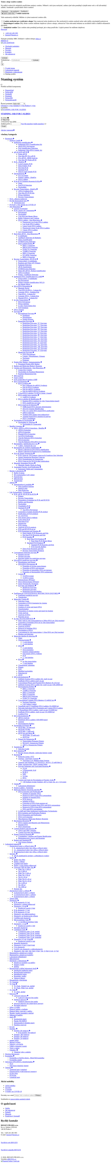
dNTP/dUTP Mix (24, 729)
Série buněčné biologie (26, 486)
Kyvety (12, 1027)
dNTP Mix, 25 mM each (31, 735)
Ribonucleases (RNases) (26, 580)
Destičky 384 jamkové (21, 1034)
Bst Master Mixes (24, 284)
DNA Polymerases (29, 354)
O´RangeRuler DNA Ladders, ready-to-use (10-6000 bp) (37, 710)
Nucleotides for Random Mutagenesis (31, 372)
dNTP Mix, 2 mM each (26, 731)
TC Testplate (14, 982)
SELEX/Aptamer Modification (33, 409)
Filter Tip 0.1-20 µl (24, 879)
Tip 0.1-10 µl (22, 877)
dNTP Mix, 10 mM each (26, 727)
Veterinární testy (19, 203)
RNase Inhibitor (23, 304)
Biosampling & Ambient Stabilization (27, 448)
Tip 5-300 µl (22, 871)
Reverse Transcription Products (33, 551)
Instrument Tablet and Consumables (30, 469)
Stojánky (13, 854)
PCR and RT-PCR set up (26, 529)
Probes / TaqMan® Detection (28, 275)
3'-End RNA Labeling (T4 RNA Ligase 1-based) (35, 393)
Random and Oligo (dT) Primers (29, 263)
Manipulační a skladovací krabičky (21, 955)
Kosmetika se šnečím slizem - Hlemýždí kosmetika (27, 1058)
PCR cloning (22, 525)
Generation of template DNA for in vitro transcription (36, 622)
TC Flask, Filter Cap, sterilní (23, 988)
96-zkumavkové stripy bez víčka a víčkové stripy (30, 852)
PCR (24, 655)
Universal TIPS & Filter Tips (24, 867)
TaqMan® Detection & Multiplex (29, 238)
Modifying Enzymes (25, 352)
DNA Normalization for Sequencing (30, 459)
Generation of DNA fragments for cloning (32, 603)
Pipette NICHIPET (20, 1021)
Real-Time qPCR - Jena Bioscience (26, 234)
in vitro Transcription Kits (27, 306)
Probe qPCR (22, 154)
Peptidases (26, 315)
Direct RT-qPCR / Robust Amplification (32, 271)
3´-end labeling (28, 644)
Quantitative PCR (24, 506)
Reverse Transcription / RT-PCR (25, 259)
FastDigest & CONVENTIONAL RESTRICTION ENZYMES (36, 593)
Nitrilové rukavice (20, 999)
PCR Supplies (28, 537)
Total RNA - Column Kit (26, 294)
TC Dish (13, 990)
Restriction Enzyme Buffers (32, 591)
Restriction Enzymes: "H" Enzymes (35, 348)
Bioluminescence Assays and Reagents (31, 838)
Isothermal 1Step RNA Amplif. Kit (30, 150)
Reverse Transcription (25, 498)
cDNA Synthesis (24, 273)
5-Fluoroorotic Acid (29, 770)
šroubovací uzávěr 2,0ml (26, 908)
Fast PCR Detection (25, 185)
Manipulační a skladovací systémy (21, 953)
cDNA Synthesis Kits (25, 191)
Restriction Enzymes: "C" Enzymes (35, 325)
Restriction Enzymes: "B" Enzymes (35, 329)
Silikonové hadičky (16, 1015)
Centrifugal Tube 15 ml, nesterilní (29, 937)
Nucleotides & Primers (22, 725)
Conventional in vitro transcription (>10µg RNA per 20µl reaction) (41, 632)
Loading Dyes (23, 714)
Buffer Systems (19, 473)
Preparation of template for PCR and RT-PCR (34, 500)
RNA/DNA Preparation (22, 286)
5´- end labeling (28, 657)
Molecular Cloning (20, 599)
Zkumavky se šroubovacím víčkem (26, 916)
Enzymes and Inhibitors (26, 586)
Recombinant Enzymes (26, 313)
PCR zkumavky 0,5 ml (22, 912)
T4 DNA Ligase (28, 576)
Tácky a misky (15, 1048)
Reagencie (9, 139)
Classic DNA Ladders (30, 230)
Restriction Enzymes (25, 321)
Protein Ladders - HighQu (27, 177)
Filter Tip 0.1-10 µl (24, 881)
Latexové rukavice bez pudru (28, 998)
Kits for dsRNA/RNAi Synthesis (34, 391)
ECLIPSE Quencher (30, 255)
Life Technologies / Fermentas (20, 492)
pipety (12, 1017)
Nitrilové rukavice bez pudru (28, 1001)
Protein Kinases (28, 319)
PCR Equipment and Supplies (28, 531)
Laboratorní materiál (12, 844)
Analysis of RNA (24, 626)
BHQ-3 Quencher (29, 253)
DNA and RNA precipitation (32, 809)
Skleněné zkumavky (21, 943)
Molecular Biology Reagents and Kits (27, 790)
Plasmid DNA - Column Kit (27, 298)
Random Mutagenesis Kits (27, 374)
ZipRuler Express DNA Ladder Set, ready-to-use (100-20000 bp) (40, 685)
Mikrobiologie (14, 959)
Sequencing (22, 523)
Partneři (8, 1112)
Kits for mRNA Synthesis (31, 389)
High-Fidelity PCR (24, 166)
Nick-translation (28, 650)
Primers (20, 496)
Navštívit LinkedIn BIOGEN (11, 1150)
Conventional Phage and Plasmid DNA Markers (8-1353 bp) (39, 683)
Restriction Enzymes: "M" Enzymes (35, 346)
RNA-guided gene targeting (28, 395)
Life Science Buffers (25, 842)
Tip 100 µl (21, 885)
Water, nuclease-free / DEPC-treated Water (32, 764)
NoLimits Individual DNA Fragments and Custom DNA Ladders (40, 708)
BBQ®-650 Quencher (30, 247)
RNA (20, 659)
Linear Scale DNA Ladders (32, 226)
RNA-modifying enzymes (31, 403)
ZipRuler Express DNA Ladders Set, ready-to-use (35, 679)
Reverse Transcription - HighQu (25, 189)
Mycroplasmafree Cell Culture (24, 475)
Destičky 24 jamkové (21, 1038)
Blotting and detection (25, 634)
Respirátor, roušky (20, 976)
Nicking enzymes (24, 556)
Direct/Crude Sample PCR (27, 172)
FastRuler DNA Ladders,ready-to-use (31, 681)
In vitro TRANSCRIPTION (24, 619)
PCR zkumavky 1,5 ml (22, 910)
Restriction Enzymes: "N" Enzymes (35, 341)
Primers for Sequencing (26, 739)
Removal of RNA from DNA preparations (37, 795)
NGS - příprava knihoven (18, 199)
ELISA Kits (14, 1073)
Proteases (26, 360)
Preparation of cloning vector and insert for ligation (35, 611)
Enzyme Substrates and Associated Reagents (33, 766)
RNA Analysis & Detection (27, 405)
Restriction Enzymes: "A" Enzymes (35, 331)
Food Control (18, 378)
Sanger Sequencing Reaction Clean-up (31, 457)
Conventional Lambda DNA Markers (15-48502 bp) (36, 700)
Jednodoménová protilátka (23, 484)
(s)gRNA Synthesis (29, 397)
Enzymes (17, 311)
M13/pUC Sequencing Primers (33, 743)
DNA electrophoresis (21, 677)
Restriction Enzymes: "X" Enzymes (35, 345)
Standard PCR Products (35, 543)
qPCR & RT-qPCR (21, 152)
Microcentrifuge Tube (21, 920)
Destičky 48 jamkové (21, 1036)
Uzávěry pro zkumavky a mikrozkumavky (28, 949)
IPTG (24, 778)
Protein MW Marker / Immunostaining (27, 362)
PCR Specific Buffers (38, 547)
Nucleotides (22, 187)
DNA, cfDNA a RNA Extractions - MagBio (29, 428)
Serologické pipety (20, 1019)
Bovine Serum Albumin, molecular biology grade (35, 753)
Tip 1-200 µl (22, 883)
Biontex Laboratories (17, 471)
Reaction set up (23, 617)
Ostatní (16, 784)
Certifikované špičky (21, 863)
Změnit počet (5, 124)
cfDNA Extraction (24, 430)
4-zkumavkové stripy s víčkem (24, 893)
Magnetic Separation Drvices (24, 463)
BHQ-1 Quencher (29, 245)
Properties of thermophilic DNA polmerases (37, 572)
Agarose (21, 722)
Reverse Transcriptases (26, 197)
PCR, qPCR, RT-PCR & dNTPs (25, 494)
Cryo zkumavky (19, 947)
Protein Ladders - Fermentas (23, 788)
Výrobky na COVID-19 (13, 1091)
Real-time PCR (23, 521)
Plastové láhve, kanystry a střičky (21, 1011)
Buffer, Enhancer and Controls (28, 218)
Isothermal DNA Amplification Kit (30, 144)
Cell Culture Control (30, 704)
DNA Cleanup (19, 310)
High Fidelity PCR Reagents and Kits (35, 533)
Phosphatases (27, 317)
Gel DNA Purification (25, 436)
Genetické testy (15, 1077)
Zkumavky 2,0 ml (20, 906)
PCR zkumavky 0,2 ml (22, 902)
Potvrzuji (4, 29)
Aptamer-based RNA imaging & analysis (37, 416)
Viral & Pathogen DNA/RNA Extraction (32, 442)
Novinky (8, 50)
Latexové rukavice (20, 996)
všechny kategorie (7, 130)
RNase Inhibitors (24, 195)
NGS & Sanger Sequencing (23, 453)
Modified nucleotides (25, 671)
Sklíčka (16, 966)
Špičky (12, 858)
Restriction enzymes (29, 589)
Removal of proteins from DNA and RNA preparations (41, 805)
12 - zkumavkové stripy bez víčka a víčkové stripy (31, 850)
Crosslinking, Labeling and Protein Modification (34, 836)
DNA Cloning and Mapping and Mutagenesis (33, 823)
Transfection (18, 481)
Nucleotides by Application (32, 424)
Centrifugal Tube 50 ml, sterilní (29, 933)
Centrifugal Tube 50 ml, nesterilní (29, 935)
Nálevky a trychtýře (16, 1044)
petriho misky (14, 1040)
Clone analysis (23, 613)
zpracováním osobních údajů (20, 1099)
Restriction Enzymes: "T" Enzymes (35, 337)
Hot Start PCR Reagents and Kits (34, 535)
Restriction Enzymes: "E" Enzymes (35, 323)
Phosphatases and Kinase (26, 562)
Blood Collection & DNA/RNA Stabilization (33, 449)
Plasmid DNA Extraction (26, 434)
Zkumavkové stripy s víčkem (20, 891)
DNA (20, 646)
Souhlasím (24, 11)
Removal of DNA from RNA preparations (37, 807)
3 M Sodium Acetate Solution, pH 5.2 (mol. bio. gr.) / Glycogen (44, 782)
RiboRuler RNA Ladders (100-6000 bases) (33, 720)
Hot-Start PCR (23, 168)
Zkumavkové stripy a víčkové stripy (22, 846)
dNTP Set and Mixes (25, 733)
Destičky (13, 1029)
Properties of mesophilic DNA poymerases (37, 570)
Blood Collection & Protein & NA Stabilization (34, 451)
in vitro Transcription (21, 300)
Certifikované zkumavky (22, 918)
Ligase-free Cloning (25, 370)
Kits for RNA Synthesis (31, 387)
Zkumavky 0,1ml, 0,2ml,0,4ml (24, 945)
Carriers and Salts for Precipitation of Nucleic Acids (36, 780)
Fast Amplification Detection (28, 148)
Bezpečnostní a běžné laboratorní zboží (23, 968)
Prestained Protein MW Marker (29, 364)
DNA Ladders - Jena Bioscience (29, 220)
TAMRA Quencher (29, 251)
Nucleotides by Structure (27, 422)
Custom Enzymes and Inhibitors (29, 832)
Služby (7, 1108)
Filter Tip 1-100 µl (24, 869)
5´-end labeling (28, 642)
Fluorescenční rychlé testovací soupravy (23, 1071)
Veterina (8, 1068)
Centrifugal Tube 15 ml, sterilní (29, 931)
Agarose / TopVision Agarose (28, 758)
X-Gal (25, 768)
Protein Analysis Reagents (23, 834)
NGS (11, 1064)
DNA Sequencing (24, 827)
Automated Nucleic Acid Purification (27, 467)
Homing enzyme (24, 554)
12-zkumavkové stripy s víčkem (25, 895)
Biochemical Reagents (22, 821)
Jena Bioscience (15, 207)
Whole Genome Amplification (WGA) (31, 282)
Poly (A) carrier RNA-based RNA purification (38, 411)
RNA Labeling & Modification (29, 399)
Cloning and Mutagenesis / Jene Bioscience (29, 368)
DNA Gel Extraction (25, 817)
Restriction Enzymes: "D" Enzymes (35, 327)
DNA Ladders (23, 179)
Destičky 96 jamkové (21, 1031)
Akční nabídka (10, 1086)
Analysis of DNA (24, 615)
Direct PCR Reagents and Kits (33, 549)
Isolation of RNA (28, 801)
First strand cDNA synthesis (27, 517)
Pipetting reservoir (20, 1025)
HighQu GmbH (15, 140)
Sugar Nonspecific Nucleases (28, 584)
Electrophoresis (19, 173)
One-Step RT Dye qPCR (26, 156)
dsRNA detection (28, 413)
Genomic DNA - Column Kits (28, 296)
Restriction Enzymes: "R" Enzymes (35, 335)
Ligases (21, 574)
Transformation (23, 609)
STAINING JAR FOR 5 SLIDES (15, 114)
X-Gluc (25, 776)
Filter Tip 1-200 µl (24, 873)
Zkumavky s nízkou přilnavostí (24, 904)
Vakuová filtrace (19, 978)
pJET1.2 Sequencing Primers (32, 745)
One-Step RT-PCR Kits (26, 193)
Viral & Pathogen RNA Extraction (30, 438)
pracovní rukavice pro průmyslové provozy (28, 1003)
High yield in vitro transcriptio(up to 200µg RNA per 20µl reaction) (41, 621)
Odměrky (13, 1050)
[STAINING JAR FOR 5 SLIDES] (13, 109)
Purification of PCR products (28, 514)
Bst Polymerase (23, 280)
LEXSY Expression (21, 208)
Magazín (8, 48)
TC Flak (13, 984)
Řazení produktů (7, 104)
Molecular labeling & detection (24, 636)
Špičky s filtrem (19, 862)
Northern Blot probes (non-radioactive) (36, 414)
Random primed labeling (31, 652)
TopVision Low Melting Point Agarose (36, 760)
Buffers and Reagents (25, 502)
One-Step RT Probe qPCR (27, 160)
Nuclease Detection (29, 702)
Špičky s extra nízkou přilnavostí (25, 865)
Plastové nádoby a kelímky (19, 1009)
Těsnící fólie (14, 898)
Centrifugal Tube (20, 930)
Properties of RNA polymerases (33, 568)
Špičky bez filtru (19, 860)
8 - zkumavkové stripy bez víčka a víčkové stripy (30, 848)
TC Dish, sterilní (19, 992)
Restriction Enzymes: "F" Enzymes (35, 343)
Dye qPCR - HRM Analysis (28, 158)
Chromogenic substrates (26, 665)
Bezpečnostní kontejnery (22, 972)
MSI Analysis (18, 376)
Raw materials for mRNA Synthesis (35, 385)
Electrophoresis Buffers (26, 687)
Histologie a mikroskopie (18, 961)
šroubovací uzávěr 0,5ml (26, 941)
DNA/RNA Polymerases (27, 564)
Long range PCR (24, 519)
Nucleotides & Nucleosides (23, 420)
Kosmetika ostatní (16, 1060)
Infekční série (22, 488)
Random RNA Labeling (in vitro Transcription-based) (41, 401)
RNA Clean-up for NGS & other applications (33, 461)
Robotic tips (18, 889)
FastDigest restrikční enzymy (28, 595)
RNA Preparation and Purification (29, 815)
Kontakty (8, 52)
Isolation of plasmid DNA (31, 797)
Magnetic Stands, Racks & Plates (29, 465)
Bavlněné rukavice (20, 1005)
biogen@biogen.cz (12, 1135)
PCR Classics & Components (24, 210)
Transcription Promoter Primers (33, 741)
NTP (20, 669)
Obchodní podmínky (12, 46)
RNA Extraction (23, 440)
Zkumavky (13, 900)
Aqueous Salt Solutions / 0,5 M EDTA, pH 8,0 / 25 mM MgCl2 (40, 762)
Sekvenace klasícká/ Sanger (19, 1066)
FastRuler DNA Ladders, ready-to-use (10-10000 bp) (36, 712)
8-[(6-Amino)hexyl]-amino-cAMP (25, 380)
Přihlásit (38, 1095)
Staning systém (19, 965)
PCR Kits (13, 1075)
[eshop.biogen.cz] (7, 43)
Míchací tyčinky (15, 1042)
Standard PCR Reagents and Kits (42, 545)
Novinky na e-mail (7, 1095)
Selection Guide (23, 601)
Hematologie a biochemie (18, 980)
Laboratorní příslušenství (26, 786)
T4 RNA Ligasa (28, 578)
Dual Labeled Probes (25, 243)
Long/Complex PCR (25, 164)
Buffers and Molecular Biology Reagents (28, 366)
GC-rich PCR (23, 516)
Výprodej (8, 1089)
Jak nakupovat (10, 54)
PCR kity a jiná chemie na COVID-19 (23, 205)
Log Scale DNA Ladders (31, 224)
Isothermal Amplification (22, 142)
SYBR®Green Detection (26, 242)
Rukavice (13, 994)
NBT (24, 774)
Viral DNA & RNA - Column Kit (29, 290)
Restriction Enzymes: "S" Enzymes (35, 333)
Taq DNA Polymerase (30, 510)
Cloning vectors (23, 605)
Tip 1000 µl (22, 887)
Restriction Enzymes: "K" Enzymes (35, 339)
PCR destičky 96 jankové (27, 1033)
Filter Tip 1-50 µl (24, 875)
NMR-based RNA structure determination (37, 407)
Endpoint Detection (25, 265)
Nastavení (5, 11)
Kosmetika (9, 1056)
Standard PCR (23, 170)
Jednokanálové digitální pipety (24, 1023)
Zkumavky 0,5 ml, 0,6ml (22, 939)
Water (20, 183)
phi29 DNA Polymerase (26, 146)
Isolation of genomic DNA (32, 793)
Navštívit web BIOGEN (9, 1142)
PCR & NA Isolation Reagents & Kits (27, 181)
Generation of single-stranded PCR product (33, 512)
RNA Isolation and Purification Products (32, 813)
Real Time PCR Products (36, 539)
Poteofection (18, 477)
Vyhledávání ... (6, 60)
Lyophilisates (22, 236)
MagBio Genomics (16, 426)
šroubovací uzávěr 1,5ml (26, 926)
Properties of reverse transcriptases (34, 566)
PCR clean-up (27, 799)
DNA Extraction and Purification (29, 792)
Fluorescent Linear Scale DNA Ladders (36, 228)
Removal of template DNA (27, 628)
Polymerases (22, 212)
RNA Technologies (21, 381)
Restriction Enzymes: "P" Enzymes (35, 350)
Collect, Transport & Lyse (27, 446)
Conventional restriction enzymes (25, 552)
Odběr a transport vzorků (18, 1046)
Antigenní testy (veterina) (18, 1069)
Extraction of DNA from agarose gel (35, 803)
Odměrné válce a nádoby (22, 1052)
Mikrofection (18, 479)
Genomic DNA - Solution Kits (28, 292)
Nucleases (26, 358)
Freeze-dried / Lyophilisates (27, 261)
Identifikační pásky (20, 974)
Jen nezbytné (14, 11)
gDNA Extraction (24, 432)
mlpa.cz (38, 39)
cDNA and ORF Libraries (27, 830)
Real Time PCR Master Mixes (41, 541)
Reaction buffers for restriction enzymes (31, 558)
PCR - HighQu (19, 162)
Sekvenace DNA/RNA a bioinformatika (19, 1062)
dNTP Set (26, 737)
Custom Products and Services (24, 828)
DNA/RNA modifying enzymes (25, 560)
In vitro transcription (29, 661)
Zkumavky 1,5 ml (20, 924)
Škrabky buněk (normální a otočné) (22, 1013)
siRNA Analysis (23, 718)
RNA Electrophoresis (21, 716)
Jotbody (12, 483)
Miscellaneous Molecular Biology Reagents (33, 819)
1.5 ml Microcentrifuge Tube (28, 922)
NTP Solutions (23, 308)
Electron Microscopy (12, 1054)
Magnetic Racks (23, 288)
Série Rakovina (23, 490)
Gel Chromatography (25, 232)
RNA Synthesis (23, 383)
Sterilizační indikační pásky (23, 970)
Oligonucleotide (24, 640)
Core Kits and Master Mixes (28, 216)
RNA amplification (24, 624)
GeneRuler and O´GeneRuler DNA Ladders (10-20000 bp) (38, 706)
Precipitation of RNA (25, 630)
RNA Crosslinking (29, 418)
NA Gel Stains (23, 175)
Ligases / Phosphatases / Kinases (34, 356)
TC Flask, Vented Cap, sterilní (24, 986)
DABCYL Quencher (30, 249)
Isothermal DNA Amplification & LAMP (28, 276)
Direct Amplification (25, 240)
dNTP (20, 675)
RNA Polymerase (24, 302)
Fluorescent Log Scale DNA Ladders (35, 222)
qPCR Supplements (25, 267)
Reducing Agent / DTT (26, 757)
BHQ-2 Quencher (29, 257)
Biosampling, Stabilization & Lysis (26, 444)
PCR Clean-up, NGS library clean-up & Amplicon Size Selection (40, 455)
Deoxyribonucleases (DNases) (28, 582)
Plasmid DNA (23, 825)
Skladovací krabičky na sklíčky (24, 963)
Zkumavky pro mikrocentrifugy (24, 914)
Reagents (17, 755)
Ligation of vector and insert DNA (30, 607)
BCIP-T (25, 772)
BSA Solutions (19, 751)
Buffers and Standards (21, 840)
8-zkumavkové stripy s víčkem (24, 896)
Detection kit (22, 673)
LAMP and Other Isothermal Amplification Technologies (37, 811)
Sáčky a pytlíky (15, 1007)
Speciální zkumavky (21, 928)
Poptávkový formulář (12, 1116)
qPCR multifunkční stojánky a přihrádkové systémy (31, 856)
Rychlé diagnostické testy (18, 201)
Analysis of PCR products (27, 527)
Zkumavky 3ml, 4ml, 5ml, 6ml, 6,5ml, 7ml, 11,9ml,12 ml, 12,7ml (36, 951)
